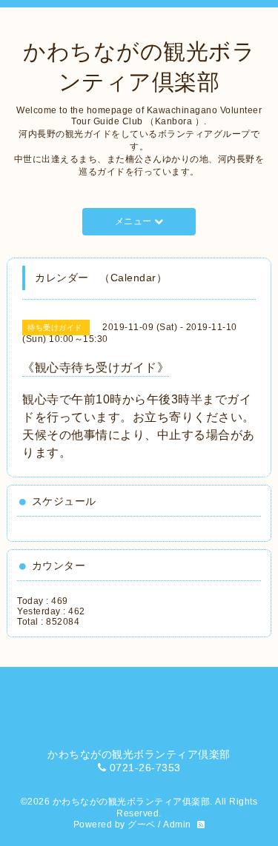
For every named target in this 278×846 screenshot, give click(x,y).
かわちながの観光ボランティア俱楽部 (132, 801)
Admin (177, 824)
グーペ (142, 824)
